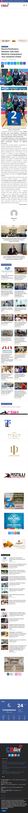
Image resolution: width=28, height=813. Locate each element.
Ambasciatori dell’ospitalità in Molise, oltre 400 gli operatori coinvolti (7, 392)
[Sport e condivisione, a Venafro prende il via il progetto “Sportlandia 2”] (7, 333)
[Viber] (24, 63)
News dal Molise (5, 46)
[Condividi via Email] (2, 66)
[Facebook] (2, 63)
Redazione (5, 59)
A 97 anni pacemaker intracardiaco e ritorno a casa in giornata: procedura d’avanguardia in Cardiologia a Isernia (21, 294)
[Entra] (24, 5)
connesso (8, 406)
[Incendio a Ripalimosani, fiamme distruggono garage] (4, 620)
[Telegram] (21, 63)
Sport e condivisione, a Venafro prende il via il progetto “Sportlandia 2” (6, 339)
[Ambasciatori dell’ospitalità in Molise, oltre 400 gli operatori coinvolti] (7, 386)
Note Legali (3, 797)
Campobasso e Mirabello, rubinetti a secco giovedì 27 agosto (14, 1)
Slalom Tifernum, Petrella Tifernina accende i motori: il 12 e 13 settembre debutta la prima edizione (17, 572)
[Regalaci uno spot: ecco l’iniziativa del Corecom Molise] (4, 641)
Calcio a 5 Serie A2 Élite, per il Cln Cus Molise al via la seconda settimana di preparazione (17, 602)
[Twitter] (5, 63)
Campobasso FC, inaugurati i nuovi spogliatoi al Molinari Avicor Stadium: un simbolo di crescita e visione (17, 614)
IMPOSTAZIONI (4, 808)
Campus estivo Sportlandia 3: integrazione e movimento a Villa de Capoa (7, 277)
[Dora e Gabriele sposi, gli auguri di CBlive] (7, 317)
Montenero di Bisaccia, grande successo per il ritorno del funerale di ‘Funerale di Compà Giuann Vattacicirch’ (21, 340)
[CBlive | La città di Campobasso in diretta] (5, 5)
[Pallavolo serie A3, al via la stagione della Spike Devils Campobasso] (21, 303)
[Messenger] (15, 63)
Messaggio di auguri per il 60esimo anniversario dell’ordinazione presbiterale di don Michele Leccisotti (7, 376)
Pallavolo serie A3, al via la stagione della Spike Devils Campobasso (20, 309)
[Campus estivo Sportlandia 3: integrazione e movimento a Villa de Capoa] (7, 270)
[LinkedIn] (8, 63)
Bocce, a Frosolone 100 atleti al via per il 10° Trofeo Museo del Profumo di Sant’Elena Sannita (18, 565)
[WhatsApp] (18, 63)
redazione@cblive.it (8, 788)
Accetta (4, 810)
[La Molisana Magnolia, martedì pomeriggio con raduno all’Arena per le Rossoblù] (21, 369)
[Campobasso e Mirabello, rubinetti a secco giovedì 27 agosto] (7, 303)
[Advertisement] (14, 23)
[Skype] (12, 63)
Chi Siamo (3, 795)
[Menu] (26, 5)
